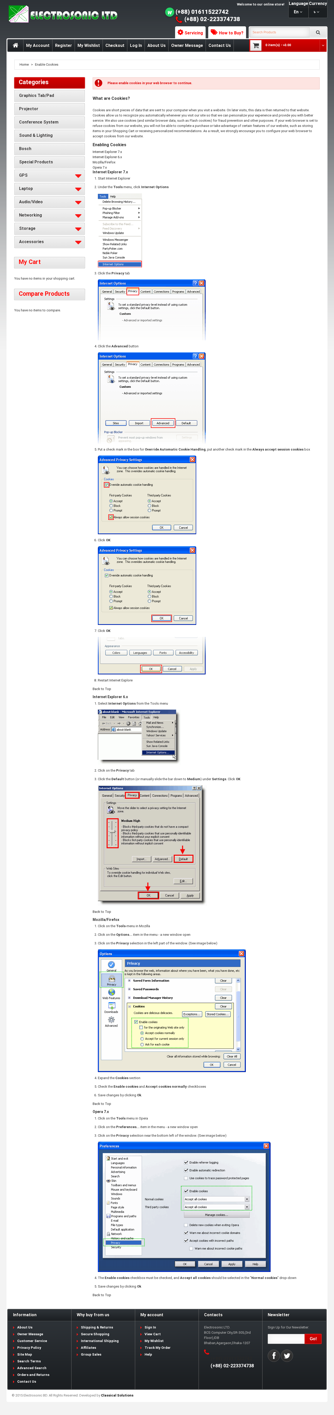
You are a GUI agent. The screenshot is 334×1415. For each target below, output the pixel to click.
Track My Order (158, 1348)
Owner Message (187, 45)
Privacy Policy (29, 1348)
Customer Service (32, 1341)
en (296, 11)
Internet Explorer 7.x (107, 152)
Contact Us (219, 45)
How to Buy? (231, 32)
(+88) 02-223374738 (212, 19)
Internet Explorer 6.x (107, 157)
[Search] (318, 32)
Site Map (24, 1354)
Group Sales (91, 1354)
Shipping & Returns (97, 1327)
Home (24, 64)
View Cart (153, 1334)
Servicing (193, 32)
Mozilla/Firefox (104, 162)
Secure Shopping (95, 1334)
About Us (156, 45)
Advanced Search (31, 1368)
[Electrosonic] (62, 14)
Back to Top (102, 689)
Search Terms (29, 1361)
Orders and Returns (33, 1375)
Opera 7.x (100, 167)
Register (63, 45)
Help (148, 1354)
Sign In (150, 1327)
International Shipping (100, 1341)
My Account (38, 45)
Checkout (114, 45)
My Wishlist (88, 45)
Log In (136, 45)
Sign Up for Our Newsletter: (288, 1327)
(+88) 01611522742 (202, 12)
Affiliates (88, 1348)
